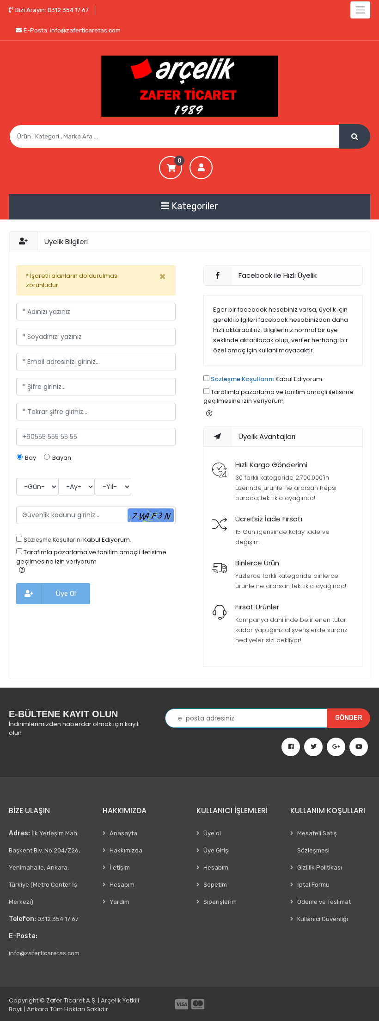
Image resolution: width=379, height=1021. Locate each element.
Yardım (119, 901)
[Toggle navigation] (360, 10)
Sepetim (215, 884)
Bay (30, 457)
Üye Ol (65, 593)
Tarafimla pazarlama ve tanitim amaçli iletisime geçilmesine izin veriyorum (91, 557)
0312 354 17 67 (52, 9)
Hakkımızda (126, 850)
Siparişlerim (220, 901)
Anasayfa (123, 833)
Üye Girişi (216, 850)
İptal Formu (313, 884)
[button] (22, 570)
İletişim (120, 867)
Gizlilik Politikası (319, 867)
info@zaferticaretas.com (72, 30)
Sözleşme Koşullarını (53, 539)
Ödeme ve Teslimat (324, 901)
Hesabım (122, 884)
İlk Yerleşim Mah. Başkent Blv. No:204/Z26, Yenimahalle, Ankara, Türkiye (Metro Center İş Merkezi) (44, 867)
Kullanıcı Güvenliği (322, 918)
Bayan (61, 457)
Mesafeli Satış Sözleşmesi (317, 842)
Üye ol (212, 833)
